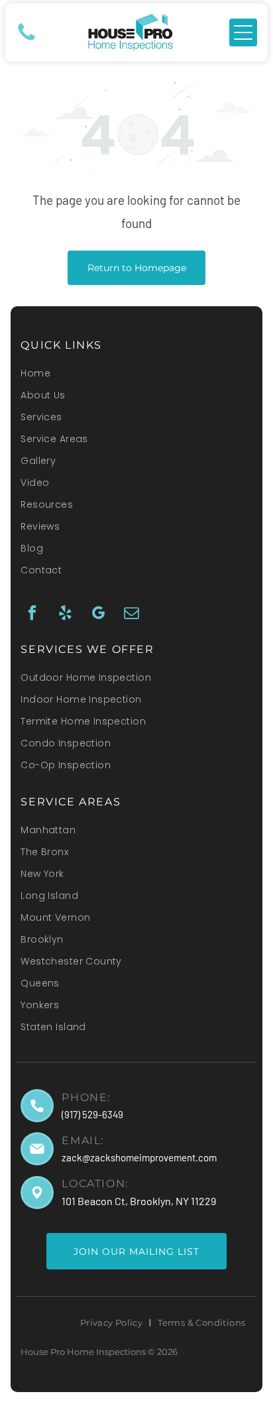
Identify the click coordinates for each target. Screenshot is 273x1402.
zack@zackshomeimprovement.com (139, 1157)
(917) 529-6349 (92, 1114)
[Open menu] (243, 32)
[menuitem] (136, 377)
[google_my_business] (98, 614)
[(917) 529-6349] (26, 39)
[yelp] (65, 614)
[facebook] (32, 614)
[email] (131, 614)
